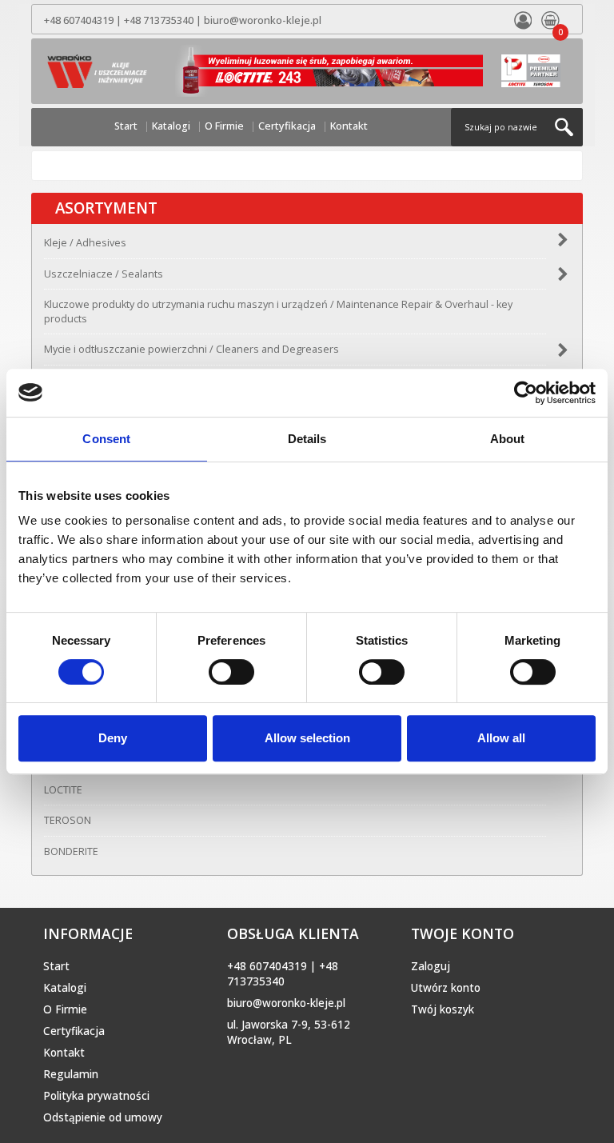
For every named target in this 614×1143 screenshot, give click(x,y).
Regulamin (70, 1074)
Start (126, 126)
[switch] (231, 672)
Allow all (501, 738)
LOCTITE (63, 790)
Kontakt (349, 126)
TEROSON (67, 820)
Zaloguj (430, 966)
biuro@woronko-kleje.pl (262, 20)
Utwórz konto (445, 988)
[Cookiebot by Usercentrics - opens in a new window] (526, 393)
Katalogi (171, 126)
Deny (112, 738)
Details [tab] (307, 439)
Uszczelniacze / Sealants (103, 274)
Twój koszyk (442, 1009)
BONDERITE (71, 851)
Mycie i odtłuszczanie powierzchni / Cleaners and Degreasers (191, 349)
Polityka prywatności (96, 1096)
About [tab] (507, 439)
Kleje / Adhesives (85, 243)
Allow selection (307, 738)
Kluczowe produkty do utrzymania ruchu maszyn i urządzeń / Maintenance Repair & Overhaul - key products (278, 312)
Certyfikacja (287, 126)
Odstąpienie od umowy (102, 1117)
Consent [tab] (106, 439)
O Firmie (224, 126)
